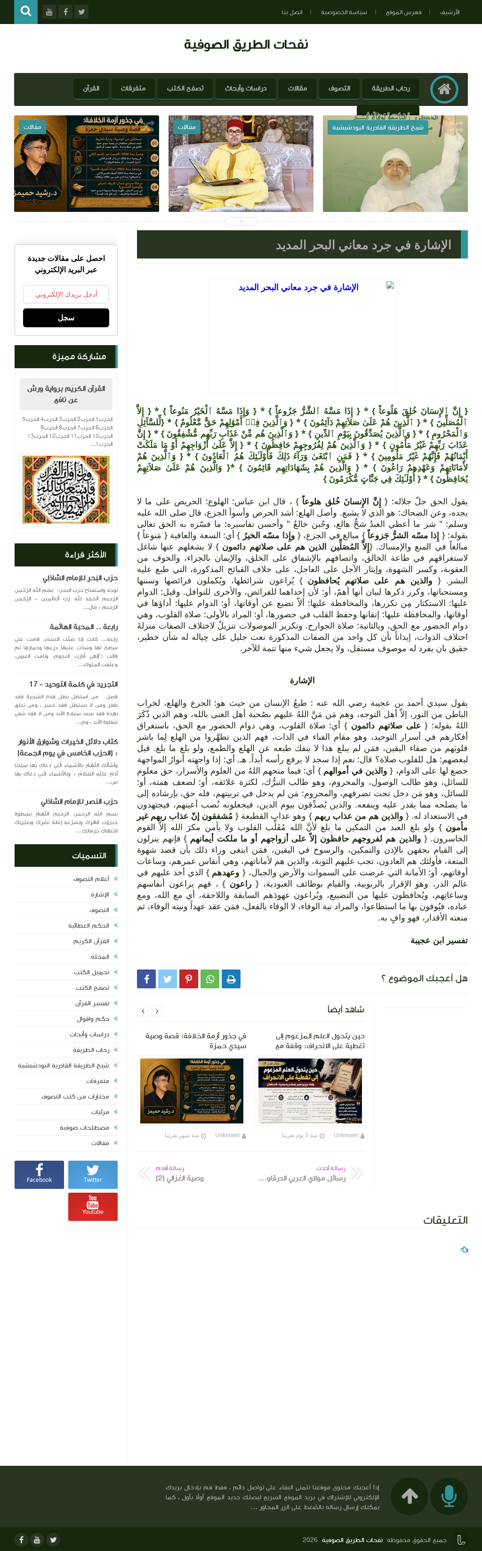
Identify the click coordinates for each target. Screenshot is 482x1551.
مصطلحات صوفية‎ (84, 1127)
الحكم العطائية (388, 115)
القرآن (91, 88)
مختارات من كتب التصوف (75, 1096)
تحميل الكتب (91, 972)
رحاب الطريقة (391, 88)
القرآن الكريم (91, 941)
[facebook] (21, 1540)
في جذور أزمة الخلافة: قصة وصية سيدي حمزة (241, 195)
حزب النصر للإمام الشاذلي (79, 801)
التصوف (339, 88)
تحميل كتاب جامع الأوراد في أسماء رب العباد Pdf (86, 195)
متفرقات (133, 88)
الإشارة (100, 894)
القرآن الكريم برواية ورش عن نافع (66, 394)
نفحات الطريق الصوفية (246, 44)
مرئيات (100, 1112)
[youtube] (37, 1540)
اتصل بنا (292, 12)
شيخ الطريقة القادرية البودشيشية (63, 1065)
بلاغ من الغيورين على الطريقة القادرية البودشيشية (396, 195)
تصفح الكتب (185, 88)
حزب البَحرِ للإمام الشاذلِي (80, 578)
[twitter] (53, 1540)
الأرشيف (449, 12)
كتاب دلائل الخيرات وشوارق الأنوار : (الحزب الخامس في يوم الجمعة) (67, 747)
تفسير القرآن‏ (92, 1003)
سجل (66, 317)
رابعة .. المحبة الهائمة (84, 627)
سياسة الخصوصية (344, 12)
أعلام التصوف (91, 879)
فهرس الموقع (403, 12)
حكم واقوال (93, 1019)
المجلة (100, 956)
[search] (26, 12)
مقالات (297, 88)
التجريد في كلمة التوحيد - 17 (73, 684)
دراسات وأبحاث (245, 88)
